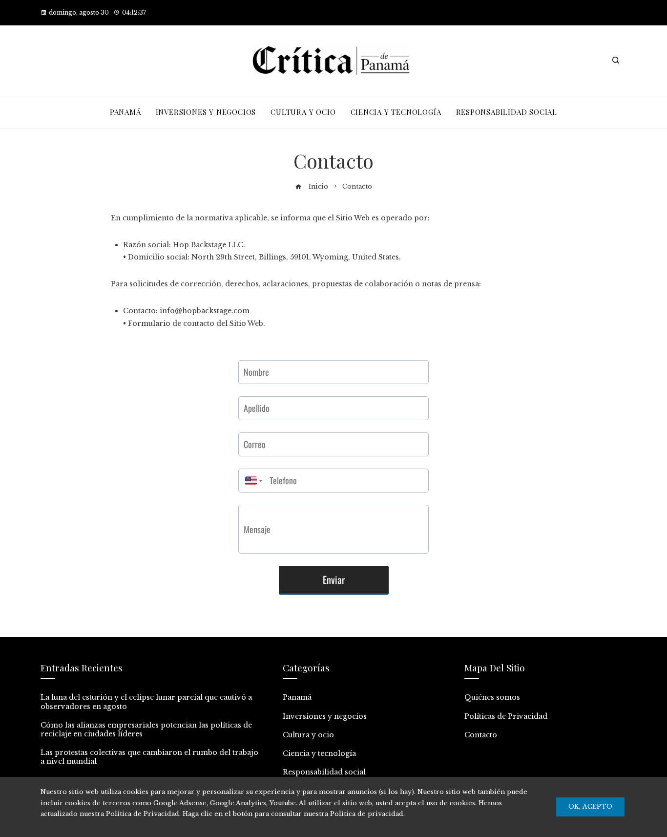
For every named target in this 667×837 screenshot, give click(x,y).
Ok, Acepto (590, 806)
